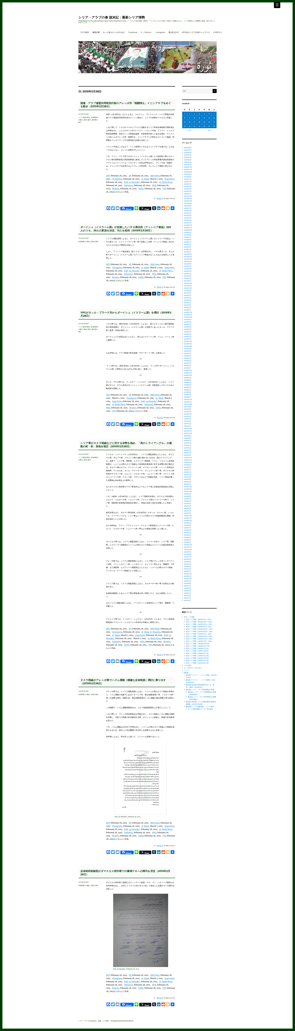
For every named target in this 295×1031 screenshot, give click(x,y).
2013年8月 (187, 525)
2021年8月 (187, 293)
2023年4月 (187, 245)
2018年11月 (188, 373)
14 (214, 118)
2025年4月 (188, 186)
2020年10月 (188, 317)
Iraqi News (169, 179)
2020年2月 (188, 337)
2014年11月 (188, 489)
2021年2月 (187, 307)
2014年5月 (187, 504)
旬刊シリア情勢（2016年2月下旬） (198, 661)
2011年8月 (187, 583)
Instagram (160, 32)
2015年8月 (187, 467)
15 (184, 122)
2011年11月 (188, 576)
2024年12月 (188, 196)
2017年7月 (187, 412)
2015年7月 (187, 470)
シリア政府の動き (84, 117)
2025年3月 (187, 189)
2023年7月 (187, 237)
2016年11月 (188, 431)
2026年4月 (188, 157)
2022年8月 (188, 264)
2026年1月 (187, 165)
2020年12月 (188, 312)
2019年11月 (188, 344)
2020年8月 (188, 322)
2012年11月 (188, 547)
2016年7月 (187, 441)
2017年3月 (187, 421)
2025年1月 (187, 194)
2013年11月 (188, 518)
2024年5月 (188, 213)
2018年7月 (187, 383)
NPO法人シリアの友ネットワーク (196, 32)
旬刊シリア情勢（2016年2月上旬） (198, 656)
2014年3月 (187, 508)
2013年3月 (187, 537)
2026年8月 (188, 148)
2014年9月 (187, 494)
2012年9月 (187, 552)
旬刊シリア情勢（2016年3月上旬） (198, 663)
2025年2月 (188, 191)
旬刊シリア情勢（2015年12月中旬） (198, 644)
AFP (108, 176)
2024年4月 (188, 215)
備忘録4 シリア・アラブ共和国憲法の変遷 (200, 690)
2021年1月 (187, 310)
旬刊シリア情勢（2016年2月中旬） (198, 658)
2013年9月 (187, 523)
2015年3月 (187, 479)
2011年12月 (188, 574)
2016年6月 (188, 443)
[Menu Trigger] (277, 5)
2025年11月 (188, 169)
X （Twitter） (147, 32)
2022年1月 (187, 281)
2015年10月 (188, 462)
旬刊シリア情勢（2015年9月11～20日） (199, 622)
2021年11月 (188, 286)
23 (189, 126)
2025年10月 (188, 172)
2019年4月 (187, 361)
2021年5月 (187, 300)
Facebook (132, 32)
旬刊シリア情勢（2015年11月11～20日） (199, 636)
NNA (154, 185)
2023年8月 (187, 235)
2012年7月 (187, 557)
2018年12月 (188, 370)
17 (194, 122)
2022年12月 (188, 254)
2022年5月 (188, 271)
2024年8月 (188, 206)
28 (214, 126)
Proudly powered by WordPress (122, 1021)
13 (209, 118)
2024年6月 (188, 211)
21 (214, 122)
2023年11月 (188, 228)
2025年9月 (188, 174)
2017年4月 (187, 419)
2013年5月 (187, 533)
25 (199, 126)
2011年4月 (187, 593)
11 (199, 118)
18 (199, 122)
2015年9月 (187, 465)
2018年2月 (187, 395)
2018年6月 (187, 385)
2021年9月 (187, 291)
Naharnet (128, 185)
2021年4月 (187, 303)
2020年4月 (188, 332)
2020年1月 (187, 339)
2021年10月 (188, 288)
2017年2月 (187, 424)
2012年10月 (188, 550)
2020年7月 (188, 324)
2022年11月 (188, 257)
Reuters (115, 188)
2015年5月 (187, 475)
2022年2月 (188, 278)
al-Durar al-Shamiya (151, 632)
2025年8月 (188, 177)
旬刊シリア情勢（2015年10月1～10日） (199, 627)
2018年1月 (187, 397)
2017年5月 (187, 416)
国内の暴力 (87, 120)
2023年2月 (187, 249)
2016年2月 (187, 453)
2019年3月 (187, 363)
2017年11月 (188, 402)
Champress (117, 179)
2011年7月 (187, 586)
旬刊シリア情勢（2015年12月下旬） (198, 646)
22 (185, 126)
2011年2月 (187, 598)
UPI (164, 188)
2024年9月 (188, 203)
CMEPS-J (217, 32)
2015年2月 (187, 482)
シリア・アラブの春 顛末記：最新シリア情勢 (111, 17)
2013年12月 (188, 516)
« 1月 (189, 130)
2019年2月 (187, 366)
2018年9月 (187, 378)
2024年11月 (188, 199)
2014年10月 (188, 491)
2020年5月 (188, 329)
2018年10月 (188, 375)
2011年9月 (187, 581)
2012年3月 (187, 566)
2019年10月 (188, 346)
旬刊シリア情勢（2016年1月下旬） (198, 653)
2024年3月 (187, 218)
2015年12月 (188, 458)
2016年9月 (188, 436)
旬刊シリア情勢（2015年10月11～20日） (200, 629)
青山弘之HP (173, 32)
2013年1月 (187, 542)
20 (209, 122)
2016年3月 (187, 450)
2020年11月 (188, 315)
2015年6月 (187, 472)
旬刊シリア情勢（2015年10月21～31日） (200, 632)
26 (204, 126)
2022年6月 (188, 269)
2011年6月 (187, 588)
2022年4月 (188, 274)
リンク (186, 670)
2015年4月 (187, 477)
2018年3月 (187, 392)
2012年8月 (187, 554)
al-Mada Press (165, 182)
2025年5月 (188, 184)
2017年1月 (187, 426)
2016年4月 (187, 448)
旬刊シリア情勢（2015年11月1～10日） (199, 634)
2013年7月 (187, 528)
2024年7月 (188, 208)
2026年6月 (188, 153)
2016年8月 (187, 438)
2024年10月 (188, 201)
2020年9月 (188, 320)
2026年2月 (188, 162)
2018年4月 (187, 390)
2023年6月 (188, 240)
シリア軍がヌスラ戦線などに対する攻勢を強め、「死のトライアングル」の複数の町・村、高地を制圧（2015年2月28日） (126, 444)
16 (189, 122)
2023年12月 (188, 225)
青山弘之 (160, 198)
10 (194, 118)
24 (194, 126)
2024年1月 (187, 223)
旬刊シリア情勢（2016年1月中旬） (198, 651)
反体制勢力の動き (84, 241)
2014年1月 (187, 513)
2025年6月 (188, 182)
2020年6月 (188, 327)
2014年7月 (187, 499)
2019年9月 (188, 349)
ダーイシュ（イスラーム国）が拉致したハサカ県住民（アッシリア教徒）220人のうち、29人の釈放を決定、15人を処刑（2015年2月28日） (125, 229)
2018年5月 (187, 387)
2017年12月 (188, 399)
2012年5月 (187, 562)
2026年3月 (188, 160)
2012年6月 (187, 559)
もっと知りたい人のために (114, 32)
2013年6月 (187, 530)
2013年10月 (188, 520)
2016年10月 (188, 433)
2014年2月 (187, 511)
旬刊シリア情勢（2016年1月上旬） (198, 648)
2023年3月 (187, 247)
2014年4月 (187, 506)
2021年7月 (187, 295)
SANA (140, 188)
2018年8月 (187, 380)
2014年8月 (187, 496)
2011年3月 (187, 596)
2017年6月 (187, 414)
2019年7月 (187, 353)
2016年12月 (188, 429)
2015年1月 (187, 484)
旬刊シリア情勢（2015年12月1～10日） (199, 641)
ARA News (154, 176)
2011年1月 (187, 600)
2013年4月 (187, 535)
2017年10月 (188, 404)
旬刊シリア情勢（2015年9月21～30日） (199, 624)
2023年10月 (188, 230)
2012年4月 (187, 564)
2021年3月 (187, 305)
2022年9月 (188, 261)
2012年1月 (187, 571)
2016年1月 (187, 455)
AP (130, 176)
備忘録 (186, 673)
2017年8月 (187, 409)
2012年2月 (187, 569)
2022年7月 (188, 266)
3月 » (210, 130)
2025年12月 (188, 167)
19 (204, 122)
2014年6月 (187, 501)
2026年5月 (188, 155)
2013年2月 (187, 540)
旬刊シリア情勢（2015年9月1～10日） (199, 619)
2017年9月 (187, 407)
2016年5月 (187, 445)
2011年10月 (188, 579)
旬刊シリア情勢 (189, 617)
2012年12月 (188, 545)
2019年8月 (187, 351)
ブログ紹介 (84, 32)
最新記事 (96, 32)
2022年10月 (188, 259)
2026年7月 (188, 150)
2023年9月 (188, 232)
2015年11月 (188, 460)
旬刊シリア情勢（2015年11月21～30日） (200, 639)
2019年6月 (188, 356)
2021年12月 (188, 283)
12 (204, 118)
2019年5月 (187, 358)
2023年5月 (187, 242)
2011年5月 (187, 591)
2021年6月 (187, 298)
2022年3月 (187, 276)
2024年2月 (188, 220)
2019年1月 (187, 368)
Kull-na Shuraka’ (132, 182)
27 (209, 126)
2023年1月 (187, 252)
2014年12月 (188, 487)
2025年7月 (188, 179)
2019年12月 (188, 341)
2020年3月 (187, 334)
